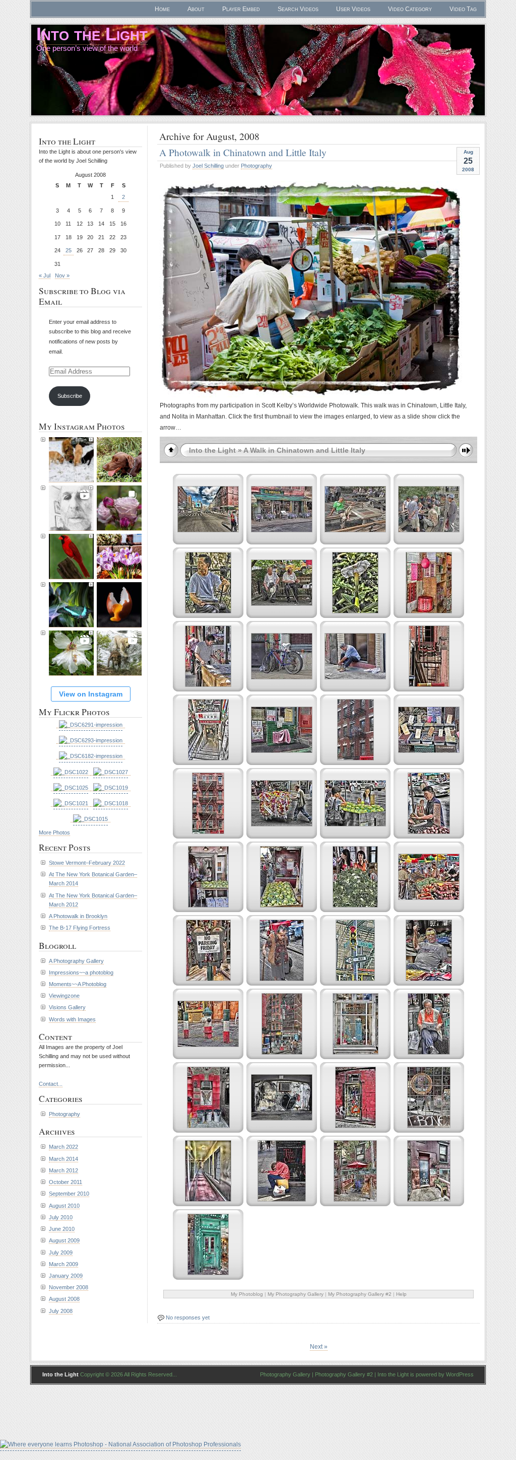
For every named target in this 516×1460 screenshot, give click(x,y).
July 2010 (61, 1217)
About (196, 9)
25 (69, 250)
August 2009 (64, 1240)
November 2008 (68, 1287)
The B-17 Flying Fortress (79, 928)
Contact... (50, 1084)
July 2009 (61, 1252)
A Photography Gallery (76, 961)
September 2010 (69, 1194)
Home (162, 9)
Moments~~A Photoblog (77, 984)
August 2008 (64, 1299)
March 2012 (63, 1170)
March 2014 (63, 1159)
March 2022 (63, 1147)
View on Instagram (90, 694)
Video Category (410, 9)
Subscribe (69, 396)
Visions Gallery (67, 1007)
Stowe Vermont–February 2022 (87, 863)
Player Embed (241, 9)
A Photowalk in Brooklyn (78, 916)
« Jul (44, 275)
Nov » (62, 275)
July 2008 (61, 1311)
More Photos (54, 832)
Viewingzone (64, 996)
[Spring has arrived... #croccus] (119, 556)
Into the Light (92, 34)
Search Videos (298, 9)
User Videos (353, 9)
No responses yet (188, 1317)
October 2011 (65, 1182)
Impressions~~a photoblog (81, 972)
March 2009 (63, 1264)
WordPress (460, 1374)
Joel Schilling (208, 166)
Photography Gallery (285, 1374)
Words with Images (72, 1019)
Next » (319, 1346)
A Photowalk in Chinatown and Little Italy (243, 152)
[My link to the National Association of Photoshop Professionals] (120, 1444)
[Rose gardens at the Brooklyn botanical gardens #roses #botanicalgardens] (119, 508)
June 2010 (62, 1229)
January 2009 (66, 1276)
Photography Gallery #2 (344, 1374)
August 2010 (64, 1206)
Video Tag (463, 9)
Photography (256, 166)
